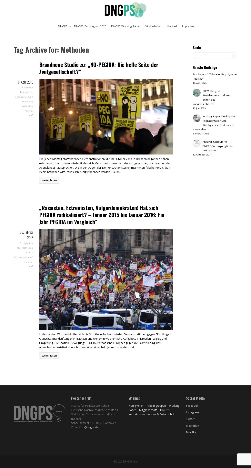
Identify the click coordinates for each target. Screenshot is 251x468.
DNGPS (63, 26)
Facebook (192, 405)
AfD (19, 247)
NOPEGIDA (27, 106)
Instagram (192, 412)
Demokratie (26, 92)
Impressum (189, 26)
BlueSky (191, 432)
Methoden (27, 101)
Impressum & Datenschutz (159, 414)
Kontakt (172, 26)
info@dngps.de (88, 427)
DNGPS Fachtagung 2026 (90, 26)
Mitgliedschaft (154, 26)
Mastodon (192, 426)
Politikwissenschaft (24, 257)
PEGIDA (29, 110)
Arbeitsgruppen (156, 405)
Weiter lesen (49, 180)
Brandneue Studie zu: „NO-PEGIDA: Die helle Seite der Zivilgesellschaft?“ (98, 68)
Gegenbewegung (24, 96)
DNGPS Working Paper (125, 26)
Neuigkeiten (26, 87)
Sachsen (28, 261)
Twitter (190, 419)
